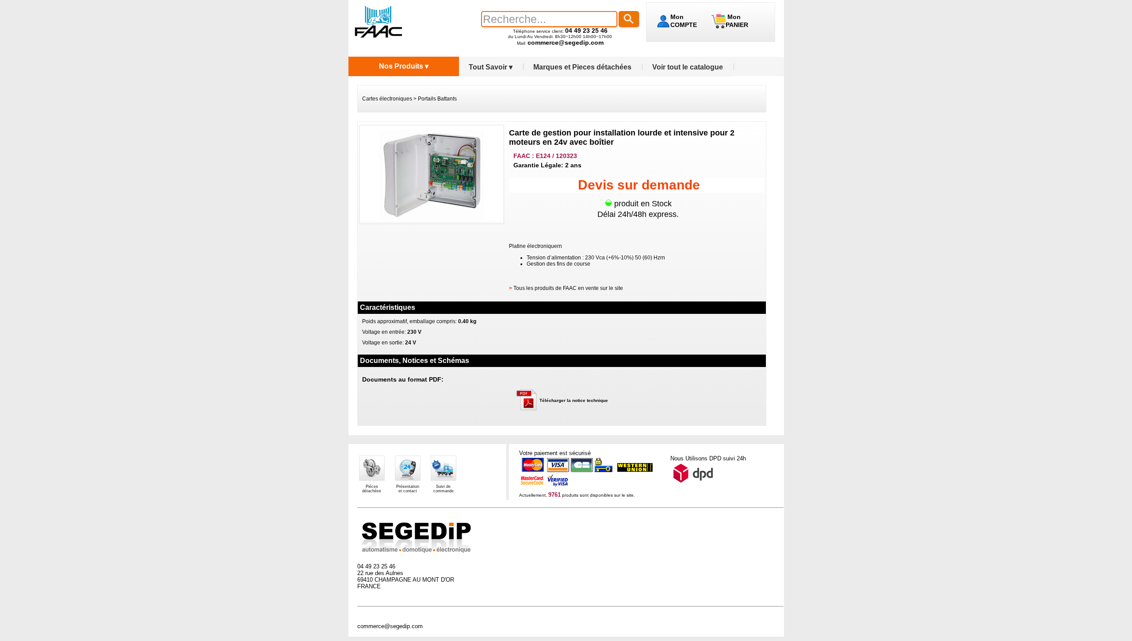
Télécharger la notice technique (573, 400)
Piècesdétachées (371, 488)
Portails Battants (437, 99)
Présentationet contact (407, 488)
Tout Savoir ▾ (490, 67)
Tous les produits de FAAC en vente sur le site (568, 288)
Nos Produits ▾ (403, 66)
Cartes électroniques (387, 99)
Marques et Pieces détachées (582, 67)
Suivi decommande (443, 488)
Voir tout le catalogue (687, 67)
